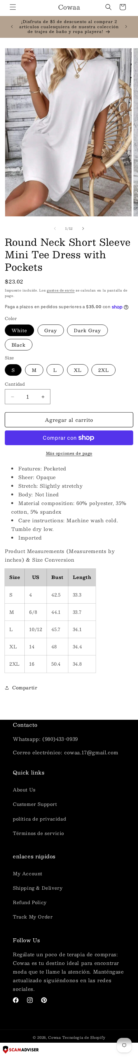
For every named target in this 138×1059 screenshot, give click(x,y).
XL (78, 370)
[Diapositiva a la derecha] (83, 228)
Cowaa (54, 1037)
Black (19, 345)
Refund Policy (30, 902)
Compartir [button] (24, 687)
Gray (50, 330)
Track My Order (33, 916)
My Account (27, 873)
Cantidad (15, 384)
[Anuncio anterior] (12, 27)
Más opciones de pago (69, 453)
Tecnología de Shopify (84, 1037)
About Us (24, 789)
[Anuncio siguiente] (126, 27)
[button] (13, 7)
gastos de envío (61, 290)
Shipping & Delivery (38, 888)
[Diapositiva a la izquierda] (55, 228)
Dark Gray (87, 330)
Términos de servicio (38, 833)
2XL (103, 370)
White (19, 330)
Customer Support (35, 804)
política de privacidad (39, 818)
